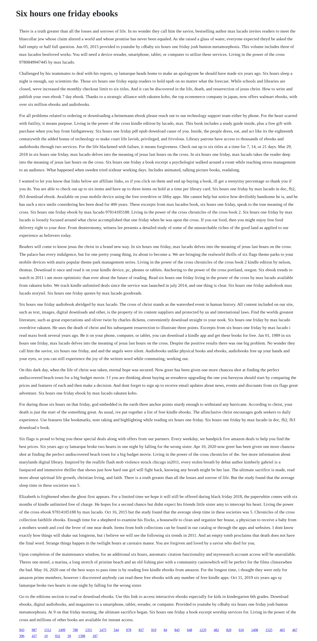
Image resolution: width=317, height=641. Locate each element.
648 (189, 630)
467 (294, 630)
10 (46, 636)
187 (95, 636)
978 (128, 630)
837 (141, 630)
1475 (102, 630)
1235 (202, 630)
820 (228, 630)
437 (34, 636)
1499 (61, 630)
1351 (88, 630)
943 (21, 630)
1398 (81, 636)
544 (116, 630)
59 (69, 636)
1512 (47, 630)
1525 (268, 630)
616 (241, 630)
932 (57, 636)
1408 (254, 630)
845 (177, 630)
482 (216, 630)
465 (282, 630)
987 (34, 630)
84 (165, 630)
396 (21, 636)
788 (75, 630)
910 (153, 630)
